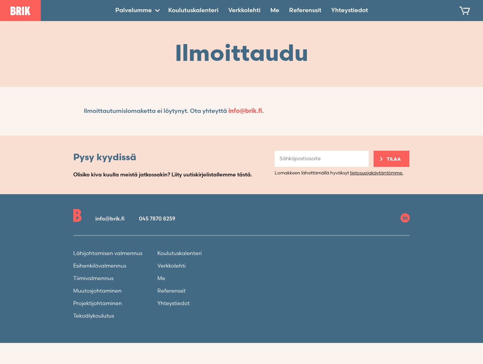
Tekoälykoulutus (93, 316)
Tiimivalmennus (93, 278)
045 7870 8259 (157, 219)
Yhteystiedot (349, 10)
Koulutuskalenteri (193, 10)
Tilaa (394, 159)
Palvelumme (133, 10)
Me (274, 10)
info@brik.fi (245, 111)
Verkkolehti (244, 10)
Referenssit (305, 10)
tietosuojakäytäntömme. (376, 173)
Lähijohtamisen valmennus (107, 253)
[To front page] (20, 11)
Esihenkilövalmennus (99, 266)
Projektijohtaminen (97, 303)
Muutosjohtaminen (97, 291)
